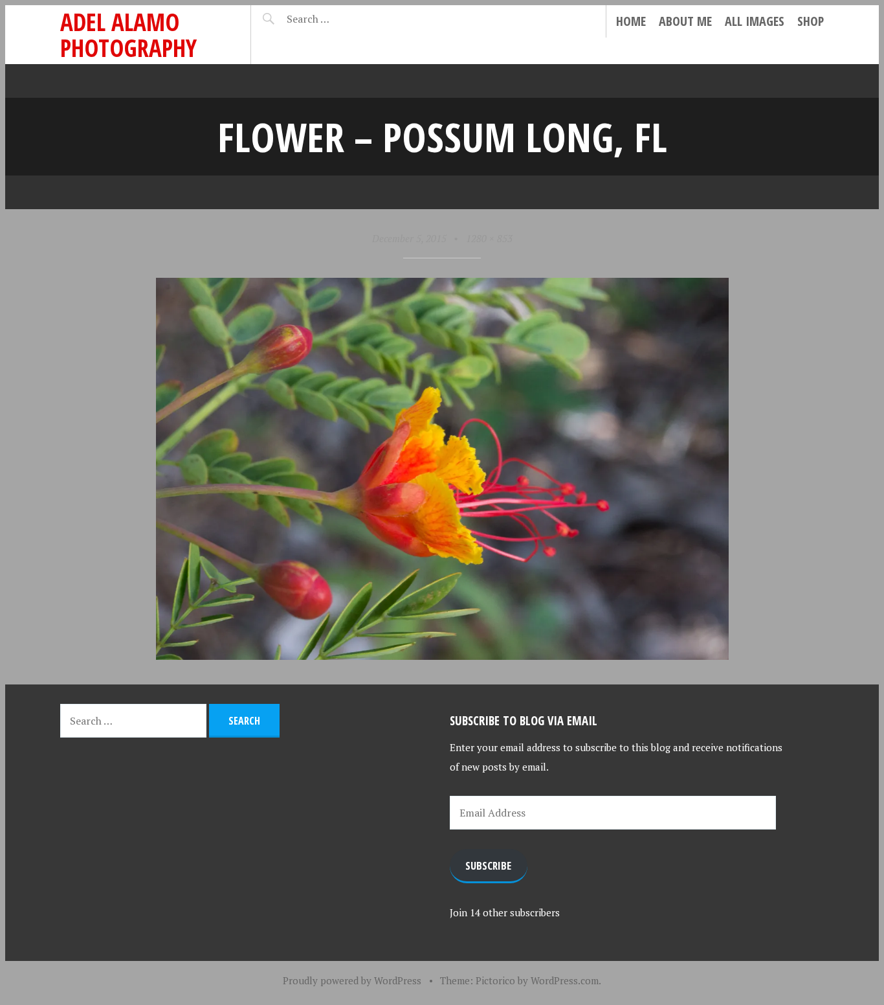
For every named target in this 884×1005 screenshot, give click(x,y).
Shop (810, 21)
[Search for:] (340, 18)
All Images (754, 21)
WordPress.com (565, 980)
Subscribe (488, 865)
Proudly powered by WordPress (352, 980)
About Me (685, 21)
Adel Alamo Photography (128, 34)
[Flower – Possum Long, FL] (442, 655)
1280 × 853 (489, 238)
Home (631, 21)
